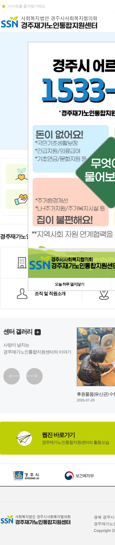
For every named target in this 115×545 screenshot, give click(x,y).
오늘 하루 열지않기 (69, 284)
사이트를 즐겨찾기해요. (27, 6)
